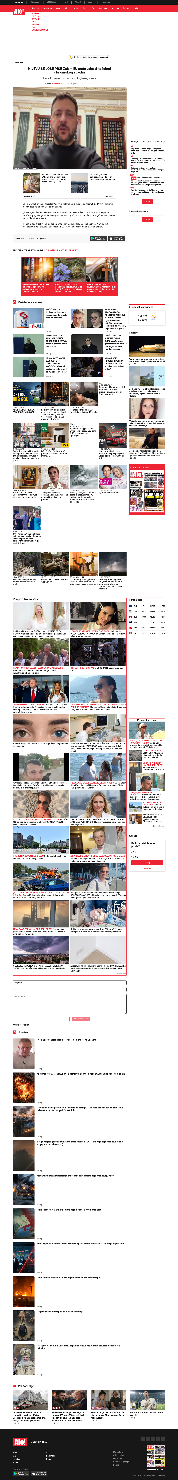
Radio (135, 8)
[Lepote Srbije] (51, 2)
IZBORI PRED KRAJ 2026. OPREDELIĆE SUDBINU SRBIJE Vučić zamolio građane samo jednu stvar (56, 341)
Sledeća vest (109, 196)
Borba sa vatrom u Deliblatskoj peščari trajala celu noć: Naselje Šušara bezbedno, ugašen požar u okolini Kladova (147, 392)
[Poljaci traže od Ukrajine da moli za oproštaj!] (24, 1326)
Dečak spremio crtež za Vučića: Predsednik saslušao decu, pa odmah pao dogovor (147, 170)
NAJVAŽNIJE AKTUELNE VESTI (61, 250)
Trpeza (126, 8)
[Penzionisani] (105, 2)
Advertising (118, 1455)
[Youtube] (158, 1439)
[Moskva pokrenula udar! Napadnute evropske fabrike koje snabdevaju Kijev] (24, 1190)
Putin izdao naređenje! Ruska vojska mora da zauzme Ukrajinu (69, 1277)
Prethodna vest (31, 196)
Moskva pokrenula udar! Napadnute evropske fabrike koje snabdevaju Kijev (75, 1175)
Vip (93, 8)
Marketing (118, 1452)
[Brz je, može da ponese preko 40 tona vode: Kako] (147, 346)
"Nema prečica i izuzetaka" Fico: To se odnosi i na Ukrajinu (67, 1039)
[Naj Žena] (65, 2)
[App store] (116, 238)
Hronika (75, 8)
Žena (48, 1459)
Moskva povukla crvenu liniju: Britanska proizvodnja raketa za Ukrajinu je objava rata (80, 1243)
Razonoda (103, 8)
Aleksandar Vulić (58, 84)
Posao (116, 1465)
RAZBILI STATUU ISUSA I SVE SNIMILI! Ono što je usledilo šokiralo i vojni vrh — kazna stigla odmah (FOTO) (55, 178)
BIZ (66, 8)
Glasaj (147, 863)
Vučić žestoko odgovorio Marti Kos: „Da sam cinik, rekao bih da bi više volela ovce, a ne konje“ (147, 192)
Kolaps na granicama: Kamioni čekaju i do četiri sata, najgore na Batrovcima (102, 177)
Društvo (35, 13)
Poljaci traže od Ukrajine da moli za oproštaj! (60, 1311)
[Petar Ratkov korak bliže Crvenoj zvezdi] (147, 1400)
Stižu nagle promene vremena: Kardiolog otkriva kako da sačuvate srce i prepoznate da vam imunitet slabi (148, 160)
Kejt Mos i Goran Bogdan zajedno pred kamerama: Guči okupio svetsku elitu (148, 151)
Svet (34, 22)
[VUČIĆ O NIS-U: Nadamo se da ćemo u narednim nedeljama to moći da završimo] (28, 318)
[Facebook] (143, 1439)
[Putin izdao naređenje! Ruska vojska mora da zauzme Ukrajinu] (24, 1291)
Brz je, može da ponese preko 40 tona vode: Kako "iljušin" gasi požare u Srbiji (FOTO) (147, 361)
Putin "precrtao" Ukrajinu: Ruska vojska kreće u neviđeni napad (69, 1209)
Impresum (117, 1458)
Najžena (115, 8)
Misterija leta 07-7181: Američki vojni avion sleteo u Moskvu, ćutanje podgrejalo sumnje (82, 1074)
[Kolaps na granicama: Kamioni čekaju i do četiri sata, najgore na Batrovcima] (79, 183)
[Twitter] (163, 1439)
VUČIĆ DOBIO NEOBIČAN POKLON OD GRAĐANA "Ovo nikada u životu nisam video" (114, 363)
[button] (86, 83)
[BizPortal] (35, 2)
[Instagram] (148, 1439)
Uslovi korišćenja (121, 1462)
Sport (85, 8)
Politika (35, 16)
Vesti (58, 8)
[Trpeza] (77, 2)
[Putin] (24, 1224)
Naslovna (48, 8)
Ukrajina (36, 19)
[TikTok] (153, 1439)
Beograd (35, 25)
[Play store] (98, 238)
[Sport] (90, 2)
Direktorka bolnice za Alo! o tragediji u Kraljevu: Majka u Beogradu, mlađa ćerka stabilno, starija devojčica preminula (29, 1416)
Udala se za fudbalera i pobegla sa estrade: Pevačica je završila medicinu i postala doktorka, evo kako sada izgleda (147, 454)
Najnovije (35, 8)
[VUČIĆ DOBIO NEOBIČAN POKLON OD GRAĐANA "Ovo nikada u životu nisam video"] (87, 367)
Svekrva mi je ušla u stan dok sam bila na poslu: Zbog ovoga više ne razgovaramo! (108, 1415)
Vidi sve (147, 202)
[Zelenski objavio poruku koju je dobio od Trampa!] (24, 1122)
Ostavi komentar (81, 1019)
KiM (33, 27)
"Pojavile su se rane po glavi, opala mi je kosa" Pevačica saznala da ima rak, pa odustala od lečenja (147, 423)
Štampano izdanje (40, 30)
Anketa (133, 835)
